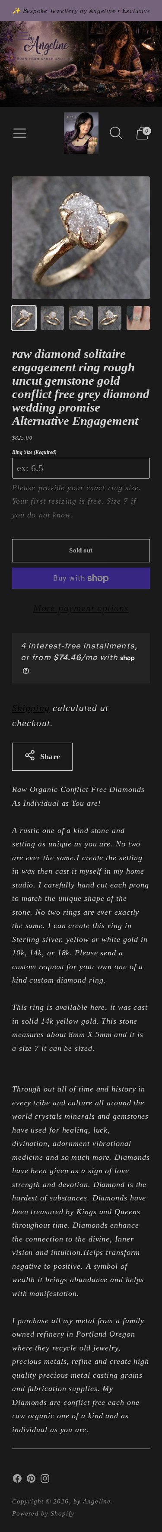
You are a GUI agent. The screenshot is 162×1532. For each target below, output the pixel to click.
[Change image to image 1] (23, 317)
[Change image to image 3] (80, 317)
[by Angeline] (81, 133)
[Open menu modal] (20, 133)
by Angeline (92, 1501)
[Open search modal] (116, 133)
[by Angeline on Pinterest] (31, 1480)
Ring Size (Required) (34, 452)
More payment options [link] (81, 608)
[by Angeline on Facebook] (17, 1480)
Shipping (31, 707)
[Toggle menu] (22, 36)
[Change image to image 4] (109, 317)
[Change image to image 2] (52, 317)
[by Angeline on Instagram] (45, 1480)
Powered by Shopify (43, 1513)
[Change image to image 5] (138, 317)
